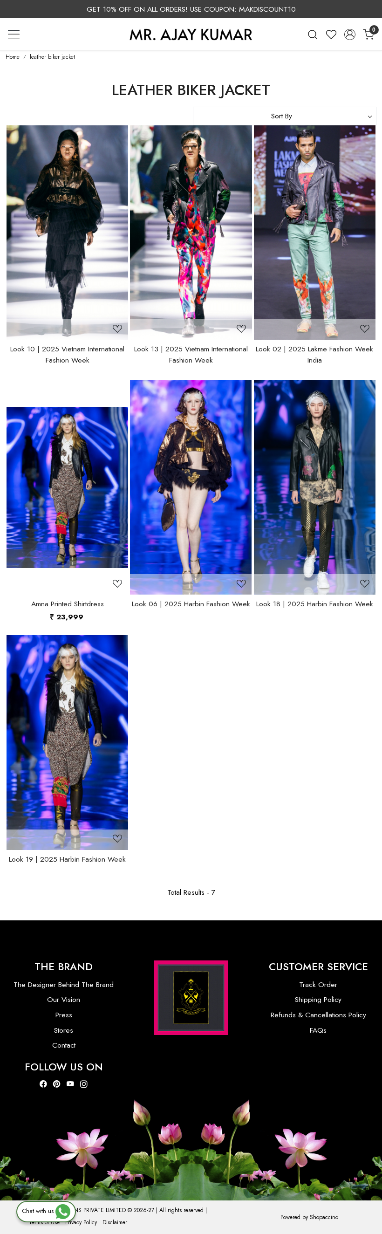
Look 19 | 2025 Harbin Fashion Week (67, 859)
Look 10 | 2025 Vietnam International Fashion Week (67, 354)
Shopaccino (324, 1217)
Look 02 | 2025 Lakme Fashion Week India (314, 354)
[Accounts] (350, 34)
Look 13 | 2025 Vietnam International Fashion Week (191, 354)
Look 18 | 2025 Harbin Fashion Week (314, 603)
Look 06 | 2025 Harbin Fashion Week (191, 603)
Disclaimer (114, 1222)
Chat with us (38, 1211)
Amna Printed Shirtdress (67, 603)
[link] (312, 34)
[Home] (190, 34)
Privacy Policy (81, 1222)
